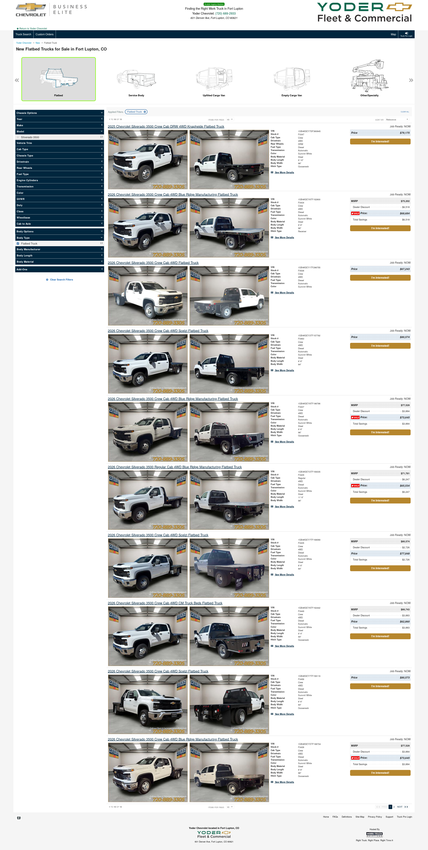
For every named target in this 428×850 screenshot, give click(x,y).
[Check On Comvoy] (19, 818)
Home (326, 816)
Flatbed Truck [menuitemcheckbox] (28, 243)
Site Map (360, 816)
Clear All (405, 111)
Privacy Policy (375, 816)
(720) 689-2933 (225, 13)
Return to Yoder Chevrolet (33, 28)
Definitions (347, 816)
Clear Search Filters (61, 279)
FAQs (335, 816)
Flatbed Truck (134, 111)
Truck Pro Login (404, 816)
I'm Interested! (380, 141)
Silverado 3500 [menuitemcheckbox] (29, 137)
